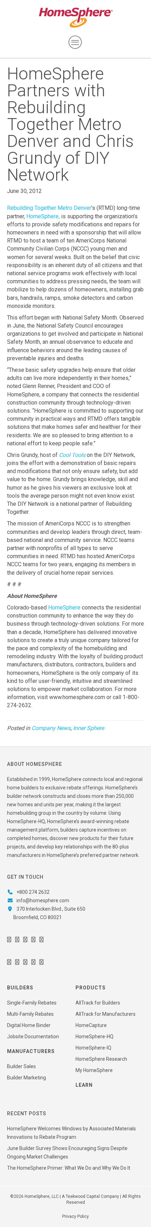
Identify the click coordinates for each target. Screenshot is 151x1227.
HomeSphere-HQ (94, 1036)
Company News (51, 728)
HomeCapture (91, 1025)
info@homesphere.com (43, 900)
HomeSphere (64, 607)
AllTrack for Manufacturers (106, 1014)
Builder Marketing (26, 1077)
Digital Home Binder (29, 1025)
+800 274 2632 (33, 892)
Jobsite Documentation (33, 1036)
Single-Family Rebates (32, 1003)
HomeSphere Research (101, 1059)
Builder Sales (21, 1066)
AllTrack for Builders (98, 1003)
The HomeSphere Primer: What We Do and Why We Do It (68, 1168)
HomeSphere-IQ (93, 1048)
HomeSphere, (43, 216)
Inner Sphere (88, 728)
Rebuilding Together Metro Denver (49, 208)
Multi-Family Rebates (30, 1014)
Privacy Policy (75, 1216)
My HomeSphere (94, 1070)
